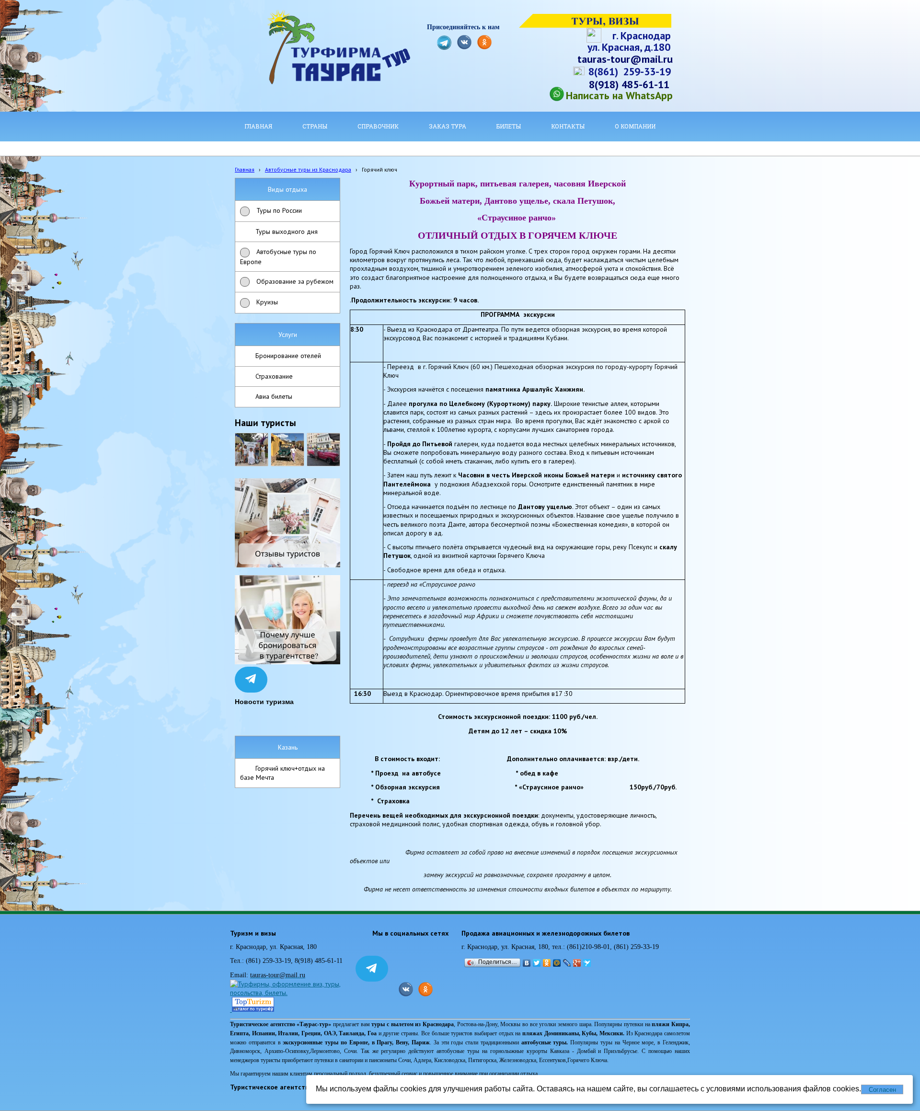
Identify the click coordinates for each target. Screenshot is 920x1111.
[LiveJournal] (567, 963)
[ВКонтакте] (527, 963)
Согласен (882, 1089)
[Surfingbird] (587, 963)
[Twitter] (537, 963)
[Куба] (287, 449)
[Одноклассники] (547, 963)
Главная (244, 169)
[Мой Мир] (557, 963)
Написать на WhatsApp (619, 95)
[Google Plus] (577, 963)
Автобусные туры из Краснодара (308, 169)
